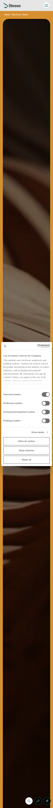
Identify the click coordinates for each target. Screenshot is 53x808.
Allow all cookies (26, 441)
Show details (37, 432)
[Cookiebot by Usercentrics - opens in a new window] (38, 346)
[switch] (46, 403)
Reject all (26, 459)
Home (7, 15)
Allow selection (26, 450)
